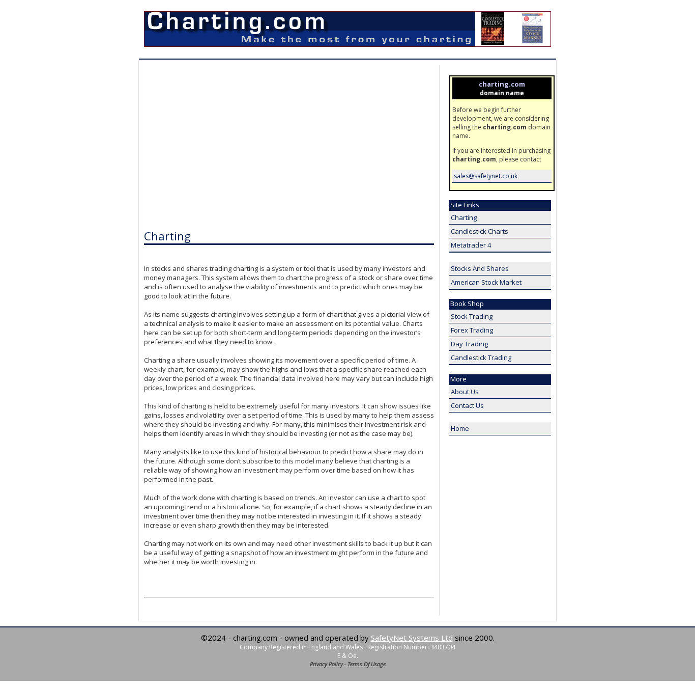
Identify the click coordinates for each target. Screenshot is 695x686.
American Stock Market (486, 282)
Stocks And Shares (480, 268)
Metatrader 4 (471, 245)
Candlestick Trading (481, 357)
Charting (464, 217)
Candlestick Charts (479, 231)
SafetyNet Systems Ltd (412, 638)
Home (460, 428)
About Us (465, 391)
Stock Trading (472, 316)
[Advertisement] (229, 145)
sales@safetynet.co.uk (485, 176)
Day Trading (469, 343)
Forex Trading (472, 330)
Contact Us (467, 405)
